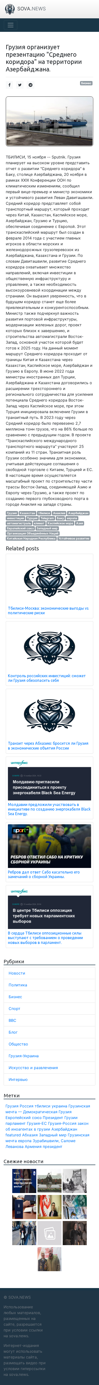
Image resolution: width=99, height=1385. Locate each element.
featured (13, 1135)
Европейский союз (20, 528)
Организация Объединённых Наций (32, 533)
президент (52, 1146)
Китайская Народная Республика (31, 538)
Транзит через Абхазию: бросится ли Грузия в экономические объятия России (48, 745)
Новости (17, 973)
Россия (26, 1106)
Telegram (47, 518)
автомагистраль (19, 523)
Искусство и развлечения (33, 1067)
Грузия (12, 513)
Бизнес (86, 83)
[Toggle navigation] (10, 25)
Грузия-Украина (24, 1055)
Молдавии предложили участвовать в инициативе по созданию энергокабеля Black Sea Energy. (49, 809)
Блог (13, 1032)
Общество (18, 1044)
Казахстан (27, 513)
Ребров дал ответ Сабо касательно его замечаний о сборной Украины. (44, 874)
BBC (12, 1020)
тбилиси (44, 513)
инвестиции (15, 518)
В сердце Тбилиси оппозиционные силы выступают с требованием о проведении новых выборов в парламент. (45, 937)
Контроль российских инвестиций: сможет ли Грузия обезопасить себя (47, 678)
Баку (60, 518)
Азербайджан (78, 513)
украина (59, 1106)
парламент (16, 1123)
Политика (18, 984)
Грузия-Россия (62, 1123)
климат (39, 523)
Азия (79, 523)
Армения (33, 1146)
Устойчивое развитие (73, 538)
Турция (32, 518)
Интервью (18, 1079)
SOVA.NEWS (19, 1297)
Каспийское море (60, 523)
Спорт (14, 1008)
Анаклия (59, 513)
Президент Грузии (60, 1117)
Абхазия (30, 1135)
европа (72, 518)
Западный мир (47, 528)
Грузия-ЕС (37, 1123)
